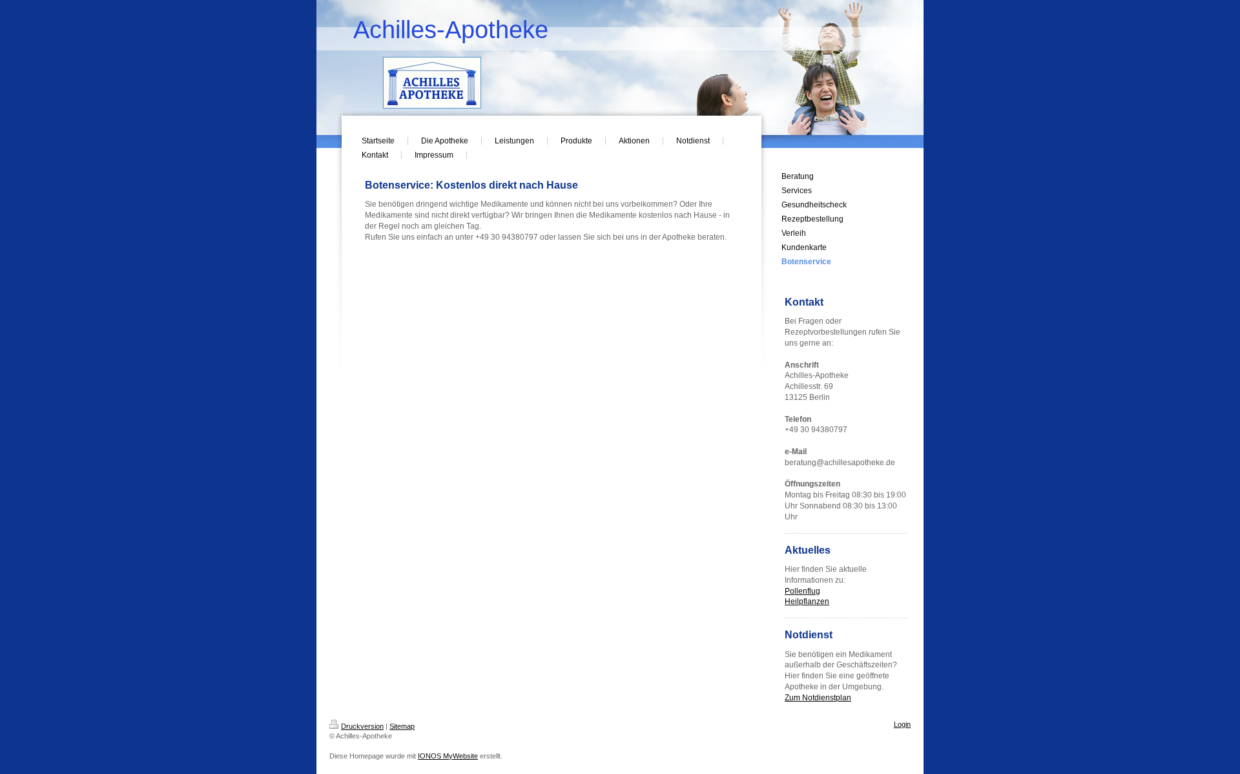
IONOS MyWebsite (448, 756)
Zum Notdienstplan (818, 697)
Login (902, 724)
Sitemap (402, 726)
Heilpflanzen (807, 601)
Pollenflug (802, 591)
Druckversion (362, 726)
